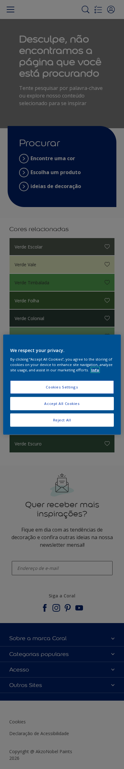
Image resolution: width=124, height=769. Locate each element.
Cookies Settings (62, 387)
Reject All (62, 420)
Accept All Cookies (61, 403)
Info (95, 370)
